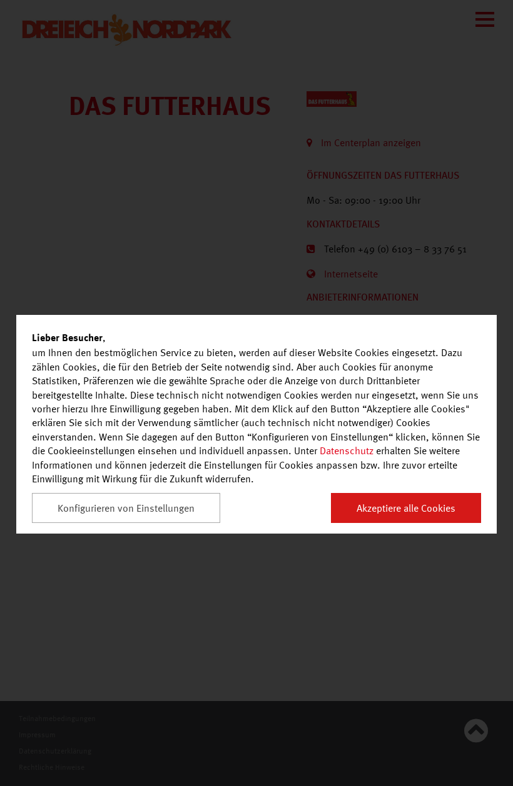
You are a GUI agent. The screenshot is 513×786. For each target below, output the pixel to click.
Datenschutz (346, 450)
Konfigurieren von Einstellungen (126, 508)
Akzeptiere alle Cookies (406, 508)
